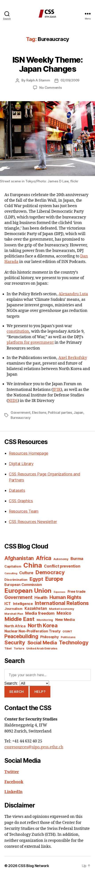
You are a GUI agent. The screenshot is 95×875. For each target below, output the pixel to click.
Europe (54, 579)
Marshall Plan (13, 613)
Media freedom (40, 613)
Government (20, 412)
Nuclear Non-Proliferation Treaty (32, 631)
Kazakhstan (36, 608)
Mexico (64, 613)
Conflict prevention (62, 566)
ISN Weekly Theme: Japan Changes (47, 64)
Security (14, 642)
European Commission (23, 585)
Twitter (11, 772)
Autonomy (60, 559)
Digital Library (21, 463)
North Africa (15, 626)
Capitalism (12, 566)
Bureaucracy (21, 417)
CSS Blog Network (33, 865)
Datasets (17, 490)
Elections (39, 412)
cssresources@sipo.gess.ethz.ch (33, 747)
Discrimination (15, 579)
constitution (18, 331)
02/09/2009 (70, 80)
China (32, 565)
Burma (76, 558)
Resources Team (23, 511)
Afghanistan (19, 558)
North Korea (43, 625)
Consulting (10, 573)
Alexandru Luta (73, 294)
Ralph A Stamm (38, 80)
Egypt (36, 579)
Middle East (19, 619)
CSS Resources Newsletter (33, 521)
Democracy (50, 572)
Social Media (42, 642)
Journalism (13, 609)
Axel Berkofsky (72, 357)
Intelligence (23, 604)
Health (40, 597)
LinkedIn (13, 791)
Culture (26, 572)
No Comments (50, 87)
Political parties (60, 412)
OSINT (67, 631)
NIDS (13, 400)
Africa (43, 558)
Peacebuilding (21, 636)
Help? (40, 692)
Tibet (8, 648)
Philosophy (49, 637)
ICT (7, 603)
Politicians (68, 637)
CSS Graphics (21, 500)
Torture (19, 648)
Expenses (59, 592)
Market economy (61, 608)
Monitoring (45, 620)
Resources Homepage (28, 453)
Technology (73, 642)
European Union (27, 590)
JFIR (57, 389)
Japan (78, 412)
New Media (65, 619)
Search (16, 692)
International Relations (62, 603)
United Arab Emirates (41, 648)
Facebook (13, 781)
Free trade (77, 591)
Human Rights (65, 597)
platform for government (30, 342)
